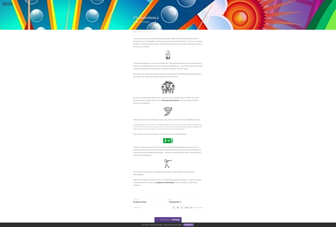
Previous (136, 199)
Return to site (8, 4)
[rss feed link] (188, 207)
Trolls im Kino (140, 202)
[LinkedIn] (182, 207)
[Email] (186, 207)
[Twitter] (178, 207)
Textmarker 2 (175, 202)
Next (170, 199)
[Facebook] (174, 207)
